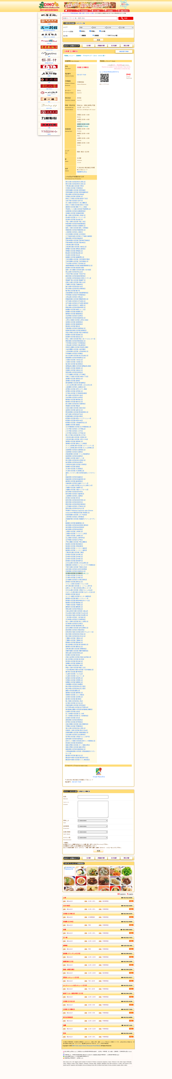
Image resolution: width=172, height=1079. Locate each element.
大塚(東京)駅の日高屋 (72, 244)
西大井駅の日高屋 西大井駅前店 (76, 288)
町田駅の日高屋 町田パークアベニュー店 (78, 418)
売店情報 (110, 11)
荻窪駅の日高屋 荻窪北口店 (74, 336)
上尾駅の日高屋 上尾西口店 (74, 535)
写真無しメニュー (69, 55)
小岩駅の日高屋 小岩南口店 (74, 362)
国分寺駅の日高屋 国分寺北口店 (76, 636)
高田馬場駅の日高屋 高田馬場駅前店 (77, 192)
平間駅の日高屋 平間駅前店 (74, 726)
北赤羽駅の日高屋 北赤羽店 (74, 397)
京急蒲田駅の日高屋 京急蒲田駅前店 (77, 293)
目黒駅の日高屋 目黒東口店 (74, 196)
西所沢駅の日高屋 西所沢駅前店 (76, 504)
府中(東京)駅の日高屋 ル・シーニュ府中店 (79, 586)
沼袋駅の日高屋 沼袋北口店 (74, 370)
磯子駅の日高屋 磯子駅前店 (74, 672)
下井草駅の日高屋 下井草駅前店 (76, 343)
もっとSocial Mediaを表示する (109, 72)
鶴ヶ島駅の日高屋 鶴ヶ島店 (74, 701)
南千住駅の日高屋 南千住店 (74, 414)
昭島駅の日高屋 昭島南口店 (74, 642)
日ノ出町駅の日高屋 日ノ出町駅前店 (77, 715)
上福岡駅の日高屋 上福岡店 (74, 496)
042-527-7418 (123, 51)
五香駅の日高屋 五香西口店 (74, 680)
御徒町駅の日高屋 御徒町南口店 (76, 318)
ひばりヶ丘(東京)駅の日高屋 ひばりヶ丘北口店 (80, 592)
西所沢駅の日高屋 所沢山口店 (75, 508)
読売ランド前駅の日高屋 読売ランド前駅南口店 (80, 741)
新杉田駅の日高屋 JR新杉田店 (75, 630)
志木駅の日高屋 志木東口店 (74, 554)
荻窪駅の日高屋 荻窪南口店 (74, 334)
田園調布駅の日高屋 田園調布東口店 (77, 299)
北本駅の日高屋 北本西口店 (74, 697)
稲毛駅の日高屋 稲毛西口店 (74, 678)
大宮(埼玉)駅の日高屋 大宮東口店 (76, 437)
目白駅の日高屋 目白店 (73, 255)
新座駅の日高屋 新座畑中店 (74, 561)
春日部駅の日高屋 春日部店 (74, 529)
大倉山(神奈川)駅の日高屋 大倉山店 (77, 611)
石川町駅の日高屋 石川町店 (74, 623)
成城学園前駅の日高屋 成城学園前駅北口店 (79, 265)
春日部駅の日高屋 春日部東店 (75, 527)
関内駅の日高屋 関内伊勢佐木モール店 (78, 600)
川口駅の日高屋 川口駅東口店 (75, 471)
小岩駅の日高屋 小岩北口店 (74, 360)
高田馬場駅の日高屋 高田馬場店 (76, 190)
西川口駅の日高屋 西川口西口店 (76, 182)
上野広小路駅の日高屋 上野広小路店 (77, 320)
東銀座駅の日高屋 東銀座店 (74, 238)
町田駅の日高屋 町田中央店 (74, 420)
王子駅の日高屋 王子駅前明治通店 (76, 393)
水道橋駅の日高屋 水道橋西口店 (76, 226)
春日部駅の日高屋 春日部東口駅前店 (77, 525)
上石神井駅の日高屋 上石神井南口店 (77, 351)
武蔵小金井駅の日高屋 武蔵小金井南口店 (78, 657)
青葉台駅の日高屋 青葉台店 (74, 609)
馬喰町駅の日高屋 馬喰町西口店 (76, 230)
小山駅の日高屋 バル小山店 (74, 674)
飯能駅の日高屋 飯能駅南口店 (75, 523)
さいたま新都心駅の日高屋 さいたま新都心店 (80, 447)
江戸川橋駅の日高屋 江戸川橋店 (76, 374)
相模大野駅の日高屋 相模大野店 (76, 747)
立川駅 (88, 45)
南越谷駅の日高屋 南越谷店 (74, 477)
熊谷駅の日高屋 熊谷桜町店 (74, 544)
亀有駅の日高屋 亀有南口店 (74, 399)
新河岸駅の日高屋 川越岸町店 (75, 494)
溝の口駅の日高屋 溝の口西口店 (76, 728)
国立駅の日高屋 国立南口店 (74, 661)
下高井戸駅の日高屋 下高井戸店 (76, 274)
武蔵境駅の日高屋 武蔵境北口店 (76, 571)
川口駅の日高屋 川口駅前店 (74, 468)
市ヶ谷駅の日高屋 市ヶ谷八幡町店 (76, 202)
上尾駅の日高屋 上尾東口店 (74, 531)
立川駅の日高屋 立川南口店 (74, 577)
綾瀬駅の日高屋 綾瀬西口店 (74, 311)
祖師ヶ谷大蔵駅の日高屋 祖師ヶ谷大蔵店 (78, 269)
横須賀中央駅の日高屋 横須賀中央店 (77, 757)
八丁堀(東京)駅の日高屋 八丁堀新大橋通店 (79, 236)
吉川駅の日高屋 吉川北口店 (74, 703)
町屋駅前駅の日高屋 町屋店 (74, 416)
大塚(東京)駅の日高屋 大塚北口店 (76, 246)
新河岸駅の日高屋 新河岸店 (74, 491)
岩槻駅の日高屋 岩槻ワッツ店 (75, 458)
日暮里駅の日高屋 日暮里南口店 (76, 328)
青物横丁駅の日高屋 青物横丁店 (76, 280)
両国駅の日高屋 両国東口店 (74, 368)
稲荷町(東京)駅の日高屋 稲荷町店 (76, 330)
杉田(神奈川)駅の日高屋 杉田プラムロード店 (79, 632)
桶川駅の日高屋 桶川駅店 (73, 699)
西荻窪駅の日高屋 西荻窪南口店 (76, 341)
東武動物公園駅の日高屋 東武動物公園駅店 (79, 709)
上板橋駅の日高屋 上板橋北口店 (76, 387)
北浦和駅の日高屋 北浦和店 (74, 452)
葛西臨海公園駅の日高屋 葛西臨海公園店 (78, 366)
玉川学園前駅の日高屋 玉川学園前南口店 (78, 427)
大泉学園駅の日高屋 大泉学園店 (76, 349)
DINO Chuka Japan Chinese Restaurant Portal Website (86, 1045)
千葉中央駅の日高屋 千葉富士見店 (76, 567)
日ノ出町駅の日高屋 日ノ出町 (75, 713)
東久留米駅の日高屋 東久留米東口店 (77, 644)
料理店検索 (84, 11)
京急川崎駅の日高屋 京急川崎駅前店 (77, 724)
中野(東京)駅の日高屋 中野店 (75, 186)
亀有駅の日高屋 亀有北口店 (74, 401)
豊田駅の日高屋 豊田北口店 (74, 646)
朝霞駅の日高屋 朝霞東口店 (74, 682)
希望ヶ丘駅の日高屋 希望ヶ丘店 (76, 667)
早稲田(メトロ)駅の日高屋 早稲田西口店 (78, 209)
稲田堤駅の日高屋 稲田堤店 (74, 739)
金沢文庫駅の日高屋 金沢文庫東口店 (77, 628)
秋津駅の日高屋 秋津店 (73, 655)
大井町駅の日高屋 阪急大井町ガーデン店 (78, 278)
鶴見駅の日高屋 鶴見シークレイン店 (77, 598)
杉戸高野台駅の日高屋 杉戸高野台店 (77, 707)
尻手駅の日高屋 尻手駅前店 (74, 722)
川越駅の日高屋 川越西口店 (74, 487)
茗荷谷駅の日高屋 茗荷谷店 (74, 372)
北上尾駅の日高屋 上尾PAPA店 (75, 538)
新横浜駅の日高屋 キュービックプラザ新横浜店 (80, 565)
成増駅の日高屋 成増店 (73, 380)
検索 (125, 18)
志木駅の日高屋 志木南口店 (74, 556)
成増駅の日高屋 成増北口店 (74, 378)
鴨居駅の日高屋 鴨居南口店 (74, 602)
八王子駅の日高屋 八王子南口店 (76, 433)
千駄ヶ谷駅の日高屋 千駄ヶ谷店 (76, 221)
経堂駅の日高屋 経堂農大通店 (75, 267)
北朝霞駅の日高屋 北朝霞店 (74, 684)
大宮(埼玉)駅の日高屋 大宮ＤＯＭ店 (77, 439)
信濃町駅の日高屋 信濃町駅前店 (76, 211)
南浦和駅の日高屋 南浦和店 (74, 456)
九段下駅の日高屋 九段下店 (74, 200)
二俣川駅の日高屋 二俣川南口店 (76, 617)
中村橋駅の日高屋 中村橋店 (74, 353)
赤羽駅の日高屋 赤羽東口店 (74, 391)
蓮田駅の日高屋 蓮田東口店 (74, 692)
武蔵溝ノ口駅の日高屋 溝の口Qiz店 (77, 730)
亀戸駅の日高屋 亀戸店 (73, 290)
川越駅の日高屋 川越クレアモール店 (77, 489)
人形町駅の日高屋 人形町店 (74, 232)
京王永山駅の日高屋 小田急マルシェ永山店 (79, 590)
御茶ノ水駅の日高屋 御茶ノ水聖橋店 (77, 228)
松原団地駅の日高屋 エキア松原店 (76, 514)
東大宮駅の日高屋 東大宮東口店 (76, 460)
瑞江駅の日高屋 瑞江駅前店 (74, 364)
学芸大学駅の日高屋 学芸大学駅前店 (77, 332)
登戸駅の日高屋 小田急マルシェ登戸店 (78, 736)
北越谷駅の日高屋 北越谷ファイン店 (77, 483)
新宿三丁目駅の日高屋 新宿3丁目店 (77, 198)
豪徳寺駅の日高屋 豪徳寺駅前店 (76, 276)
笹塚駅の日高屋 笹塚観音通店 (75, 213)
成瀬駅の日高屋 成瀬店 (73, 424)
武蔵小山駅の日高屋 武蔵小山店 (76, 282)
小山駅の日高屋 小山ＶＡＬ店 (75, 676)
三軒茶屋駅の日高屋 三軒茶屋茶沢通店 (78, 259)
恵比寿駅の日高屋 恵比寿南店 (75, 194)
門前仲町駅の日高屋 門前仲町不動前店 (78, 240)
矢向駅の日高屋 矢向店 (73, 718)
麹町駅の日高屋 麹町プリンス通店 (76, 207)
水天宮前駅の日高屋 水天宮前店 (76, 234)
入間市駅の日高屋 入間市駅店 (75, 517)
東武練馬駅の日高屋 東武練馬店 (76, 383)
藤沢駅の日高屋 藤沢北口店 (74, 755)
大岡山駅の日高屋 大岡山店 (74, 297)
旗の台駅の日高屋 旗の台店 (74, 286)
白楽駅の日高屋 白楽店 (73, 711)
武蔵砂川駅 (101, 45)
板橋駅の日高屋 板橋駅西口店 (75, 257)
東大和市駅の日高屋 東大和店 (75, 659)
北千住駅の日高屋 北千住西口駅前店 (77, 303)
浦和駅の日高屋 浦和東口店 (74, 441)
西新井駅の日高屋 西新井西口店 (76, 307)
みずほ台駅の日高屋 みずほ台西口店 (77, 563)
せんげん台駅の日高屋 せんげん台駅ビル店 (79, 485)
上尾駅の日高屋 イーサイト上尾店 (76, 533)
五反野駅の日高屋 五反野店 (74, 316)
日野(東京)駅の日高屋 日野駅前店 (76, 648)
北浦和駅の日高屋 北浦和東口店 (76, 450)
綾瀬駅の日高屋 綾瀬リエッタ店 (76, 309)
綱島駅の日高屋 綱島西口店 (74, 607)
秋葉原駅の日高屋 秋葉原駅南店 (76, 223)
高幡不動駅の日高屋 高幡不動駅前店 (77, 651)
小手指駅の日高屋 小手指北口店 (76, 506)
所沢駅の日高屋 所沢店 (73, 498)
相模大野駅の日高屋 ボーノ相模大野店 (78, 745)
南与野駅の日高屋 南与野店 (74, 462)
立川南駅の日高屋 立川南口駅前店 (76, 579)
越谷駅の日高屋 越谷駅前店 (74, 481)
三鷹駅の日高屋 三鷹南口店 (74, 640)
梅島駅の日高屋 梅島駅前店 (74, 313)
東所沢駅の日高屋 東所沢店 (74, 502)
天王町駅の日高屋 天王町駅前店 (76, 619)
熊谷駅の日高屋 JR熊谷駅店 (74, 546)
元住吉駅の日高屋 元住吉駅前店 (76, 734)
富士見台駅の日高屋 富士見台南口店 (77, 355)
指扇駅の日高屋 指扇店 (73, 466)
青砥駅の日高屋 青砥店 (73, 406)
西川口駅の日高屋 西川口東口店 (76, 184)
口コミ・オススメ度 (100, 55)
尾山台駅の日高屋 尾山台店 (74, 272)
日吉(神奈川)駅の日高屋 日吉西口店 (77, 615)
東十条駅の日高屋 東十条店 (74, 395)
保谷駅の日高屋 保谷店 (73, 594)
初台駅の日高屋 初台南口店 (74, 219)
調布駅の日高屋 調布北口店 (74, 581)
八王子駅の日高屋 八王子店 (74, 431)
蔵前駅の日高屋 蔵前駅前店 (74, 324)
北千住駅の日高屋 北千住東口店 (76, 301)
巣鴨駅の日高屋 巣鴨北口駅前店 (76, 249)
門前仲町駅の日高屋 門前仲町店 (76, 242)
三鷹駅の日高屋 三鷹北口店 (74, 638)
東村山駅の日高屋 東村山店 (74, 653)
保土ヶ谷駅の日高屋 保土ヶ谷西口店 (77, 621)
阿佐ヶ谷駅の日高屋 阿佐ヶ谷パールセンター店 (80, 339)
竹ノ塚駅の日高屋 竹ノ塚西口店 (76, 305)
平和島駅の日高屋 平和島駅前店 (76, 295)
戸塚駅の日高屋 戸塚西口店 (74, 605)
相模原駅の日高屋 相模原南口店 (76, 749)
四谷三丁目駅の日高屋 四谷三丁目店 (77, 205)
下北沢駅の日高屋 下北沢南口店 (76, 263)
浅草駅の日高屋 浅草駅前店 (74, 322)
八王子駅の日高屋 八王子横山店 (76, 429)
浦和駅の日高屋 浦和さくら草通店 (76, 443)
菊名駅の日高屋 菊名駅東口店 (75, 625)
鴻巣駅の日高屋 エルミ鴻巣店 (75, 695)
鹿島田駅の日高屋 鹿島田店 (74, 720)
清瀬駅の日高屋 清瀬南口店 (74, 663)
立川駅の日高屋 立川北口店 (74, 575)
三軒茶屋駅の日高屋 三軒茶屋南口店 (77, 261)
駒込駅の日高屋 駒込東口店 (74, 253)
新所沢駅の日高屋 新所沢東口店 (76, 500)
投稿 (98, 851)
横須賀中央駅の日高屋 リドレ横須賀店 (78, 759)
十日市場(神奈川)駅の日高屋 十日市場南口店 (79, 669)
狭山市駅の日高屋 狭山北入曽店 (76, 686)
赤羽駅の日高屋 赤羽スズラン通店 (76, 389)
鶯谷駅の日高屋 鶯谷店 (73, 326)
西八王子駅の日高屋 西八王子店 (76, 435)
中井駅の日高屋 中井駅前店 (74, 188)
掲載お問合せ (124, 11)
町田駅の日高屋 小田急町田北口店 (76, 422)
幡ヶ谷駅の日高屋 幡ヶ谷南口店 (76, 215)
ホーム (70, 11)
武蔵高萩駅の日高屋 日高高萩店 (76, 705)
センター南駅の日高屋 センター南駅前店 (78, 596)
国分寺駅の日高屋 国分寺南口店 (76, 634)
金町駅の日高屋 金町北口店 (74, 410)
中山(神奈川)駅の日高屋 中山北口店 (77, 613)
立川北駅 (114, 45)
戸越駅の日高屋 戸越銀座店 (74, 284)
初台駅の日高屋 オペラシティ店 (76, 217)
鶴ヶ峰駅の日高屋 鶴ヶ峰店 (74, 665)
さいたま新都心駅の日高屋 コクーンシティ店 (80, 445)
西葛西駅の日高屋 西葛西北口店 (76, 357)
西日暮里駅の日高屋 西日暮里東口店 (77, 412)
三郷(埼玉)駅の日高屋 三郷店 (75, 552)
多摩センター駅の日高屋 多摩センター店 (78, 588)
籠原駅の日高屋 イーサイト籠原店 (76, 548)
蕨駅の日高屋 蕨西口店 (73, 690)
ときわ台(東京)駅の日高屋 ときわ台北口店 (79, 385)
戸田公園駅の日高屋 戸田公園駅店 (76, 542)
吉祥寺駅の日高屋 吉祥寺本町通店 (76, 569)
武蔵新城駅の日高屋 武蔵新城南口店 (77, 732)
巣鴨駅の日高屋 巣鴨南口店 (74, 251)
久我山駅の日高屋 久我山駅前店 (76, 345)
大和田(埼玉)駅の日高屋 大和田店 (76, 464)
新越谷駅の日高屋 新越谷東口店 (76, 479)
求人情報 (97, 11)
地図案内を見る (82, 172)
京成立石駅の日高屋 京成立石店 (76, 408)
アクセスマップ (88, 55)
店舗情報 (79, 55)
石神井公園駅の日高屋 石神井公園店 (77, 347)
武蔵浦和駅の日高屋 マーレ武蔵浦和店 (78, 454)
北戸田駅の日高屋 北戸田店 (74, 540)
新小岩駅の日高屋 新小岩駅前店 (76, 404)
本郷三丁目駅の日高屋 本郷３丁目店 (77, 376)
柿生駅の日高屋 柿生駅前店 (74, 743)
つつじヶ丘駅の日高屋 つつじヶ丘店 (77, 584)
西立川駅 (126, 45)
